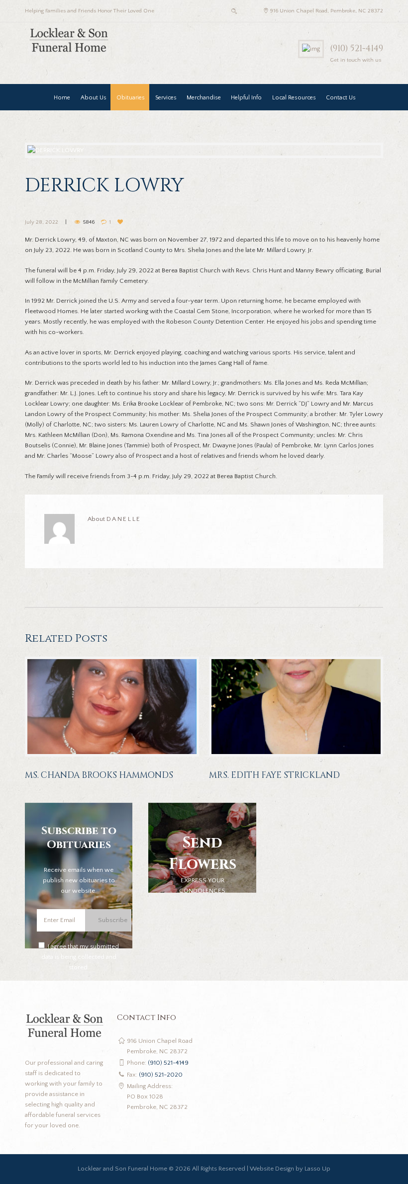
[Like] (121, 222)
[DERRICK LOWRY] (204, 150)
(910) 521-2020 (161, 1074)
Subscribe (112, 920)
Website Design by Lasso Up (290, 1168)
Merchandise (204, 97)
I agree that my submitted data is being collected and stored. (80, 957)
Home (62, 97)
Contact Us (341, 97)
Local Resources (294, 97)
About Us (93, 97)
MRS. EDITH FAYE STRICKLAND (274, 775)
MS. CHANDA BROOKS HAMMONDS (99, 775)
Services (166, 97)
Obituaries (130, 97)
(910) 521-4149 (356, 48)
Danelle (123, 518)
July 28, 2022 (41, 222)
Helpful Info (246, 97)
